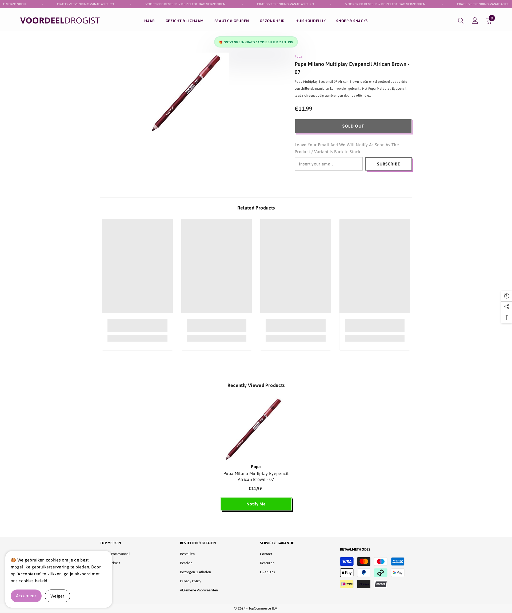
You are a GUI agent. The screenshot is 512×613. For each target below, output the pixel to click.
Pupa (298, 56)
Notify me (256, 503)
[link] (137, 329)
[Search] (460, 20)
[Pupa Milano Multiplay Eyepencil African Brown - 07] (256, 429)
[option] (256, 456)
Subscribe (388, 163)
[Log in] (475, 20)
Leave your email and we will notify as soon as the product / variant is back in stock (347, 148)
